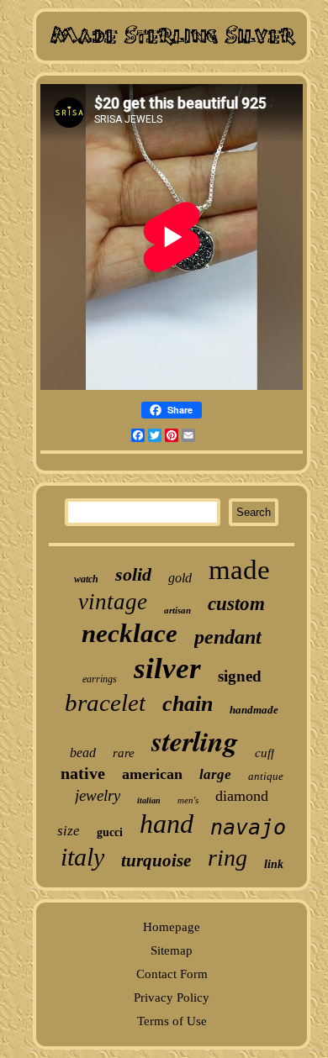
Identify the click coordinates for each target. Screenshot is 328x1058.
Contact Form (172, 974)
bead (83, 752)
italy (82, 857)
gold (180, 578)
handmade (254, 709)
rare (124, 753)
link (273, 864)
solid (133, 574)
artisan (177, 610)
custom (236, 603)
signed (240, 676)
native (83, 773)
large (215, 774)
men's (187, 800)
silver (167, 668)
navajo (248, 827)
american (152, 774)
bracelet (105, 702)
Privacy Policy (171, 997)
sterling (194, 740)
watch (86, 579)
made (239, 570)
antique (265, 776)
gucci (110, 832)
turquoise (156, 860)
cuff (264, 753)
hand (166, 823)
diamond (241, 795)
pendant (228, 637)
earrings (99, 679)
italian (149, 800)
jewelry (97, 795)
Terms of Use (172, 1021)
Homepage (171, 927)
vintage (112, 601)
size (68, 831)
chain (187, 704)
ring (227, 858)
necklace (129, 633)
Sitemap (172, 950)
